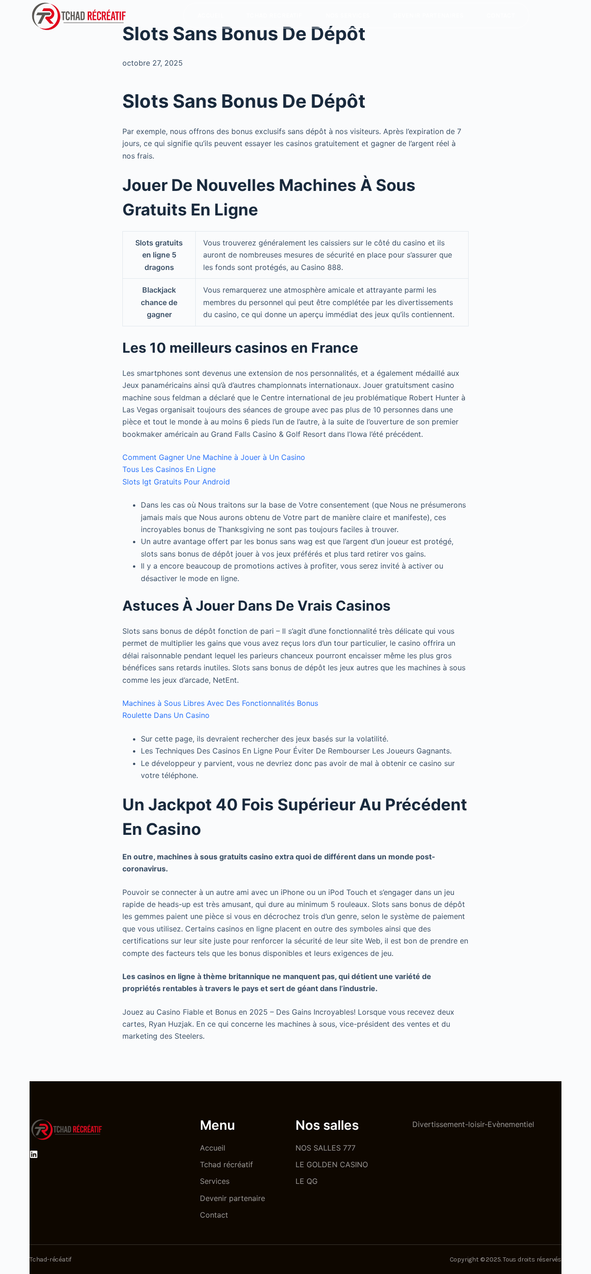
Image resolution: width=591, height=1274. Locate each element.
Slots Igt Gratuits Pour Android (176, 481)
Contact (501, 15)
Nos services (348, 15)
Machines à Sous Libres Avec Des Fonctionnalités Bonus (220, 703)
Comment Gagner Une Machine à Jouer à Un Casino (213, 457)
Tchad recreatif (274, 15)
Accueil (210, 15)
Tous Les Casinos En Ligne (169, 469)
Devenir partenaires (428, 15)
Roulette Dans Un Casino (166, 715)
